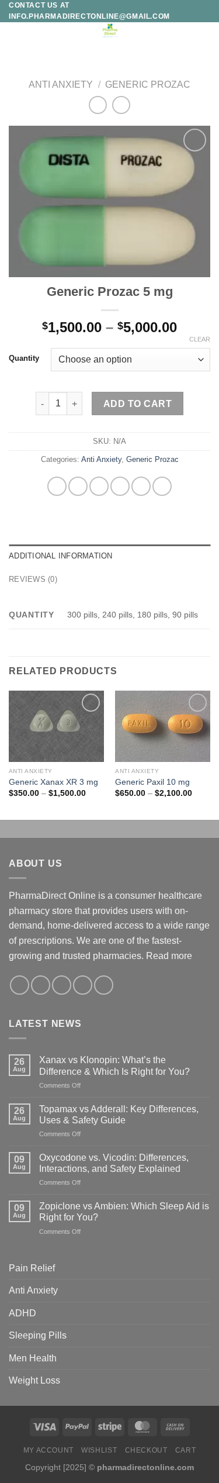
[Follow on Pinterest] (103, 985)
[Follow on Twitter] (61, 985)
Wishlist (99, 1450)
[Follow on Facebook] (19, 985)
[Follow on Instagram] (40, 985)
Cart (185, 1450)
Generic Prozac (147, 84)
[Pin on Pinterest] (141, 486)
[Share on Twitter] (99, 486)
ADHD (22, 1313)
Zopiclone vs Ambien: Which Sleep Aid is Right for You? (124, 1211)
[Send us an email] (82, 985)
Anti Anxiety (61, 84)
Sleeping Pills (38, 1335)
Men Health (33, 1358)
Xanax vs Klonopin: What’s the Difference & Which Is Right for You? (114, 1065)
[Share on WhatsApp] (57, 486)
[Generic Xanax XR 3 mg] (56, 726)
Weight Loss (34, 1380)
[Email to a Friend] (120, 486)
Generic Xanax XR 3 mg (53, 782)
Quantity (24, 358)
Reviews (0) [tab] (33, 579)
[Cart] (204, 35)
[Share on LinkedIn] (162, 486)
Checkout (146, 1450)
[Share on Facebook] (78, 486)
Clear (199, 339)
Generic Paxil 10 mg (152, 782)
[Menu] (16, 36)
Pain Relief (32, 1268)
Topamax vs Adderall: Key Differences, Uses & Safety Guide (119, 1114)
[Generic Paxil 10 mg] (162, 726)
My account (48, 1450)
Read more (169, 956)
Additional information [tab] (61, 555)
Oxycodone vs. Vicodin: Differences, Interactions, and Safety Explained (114, 1163)
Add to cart (137, 404)
